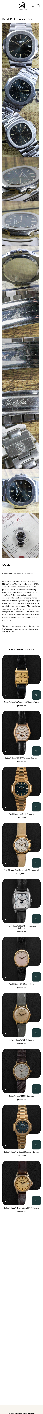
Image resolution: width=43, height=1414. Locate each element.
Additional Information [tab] (23, 573)
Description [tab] (7, 573)
